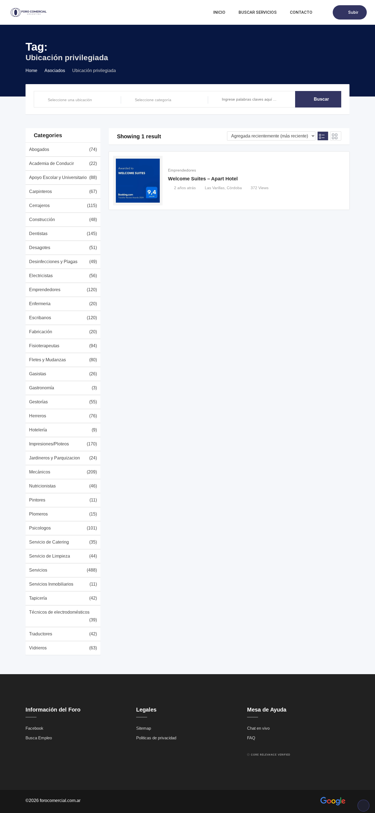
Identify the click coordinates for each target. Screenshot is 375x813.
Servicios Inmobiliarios (63, 584)
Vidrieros (63, 648)
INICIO (219, 12)
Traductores (63, 634)
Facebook (34, 728)
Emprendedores (63, 289)
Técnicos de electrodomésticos (63, 616)
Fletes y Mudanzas (63, 359)
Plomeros (63, 514)
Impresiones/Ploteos (63, 444)
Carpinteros (63, 191)
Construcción (63, 219)
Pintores (63, 500)
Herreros (63, 416)
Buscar (321, 99)
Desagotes (63, 247)
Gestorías (63, 401)
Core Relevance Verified (270, 754)
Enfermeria (63, 303)
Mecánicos (63, 472)
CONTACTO (301, 12)
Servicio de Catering (63, 542)
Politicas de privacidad (156, 737)
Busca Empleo (39, 737)
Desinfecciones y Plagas (63, 261)
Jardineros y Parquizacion (63, 458)
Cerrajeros (63, 205)
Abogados (63, 149)
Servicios (63, 570)
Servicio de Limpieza (63, 556)
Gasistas (63, 373)
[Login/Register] (326, 12)
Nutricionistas (63, 486)
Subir (353, 12)
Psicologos (63, 528)
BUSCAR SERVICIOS (258, 12)
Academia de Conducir (63, 163)
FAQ (251, 737)
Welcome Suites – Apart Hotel (203, 178)
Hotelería (63, 430)
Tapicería (63, 598)
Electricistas (63, 275)
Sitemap (143, 728)
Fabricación (63, 331)
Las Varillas (215, 188)
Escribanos (63, 317)
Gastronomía (63, 387)
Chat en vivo (258, 728)
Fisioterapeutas (63, 345)
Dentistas (63, 233)
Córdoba (234, 188)
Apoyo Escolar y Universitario (63, 177)
